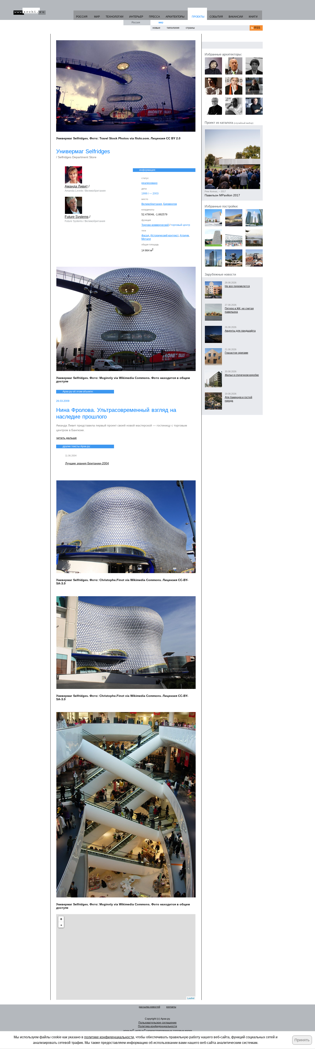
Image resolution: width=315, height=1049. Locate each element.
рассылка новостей (149, 1007)
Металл (146, 238)
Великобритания (151, 204)
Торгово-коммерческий (155, 225)
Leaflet (190, 998)
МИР (97, 16)
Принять (301, 1040)
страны (190, 27)
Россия (136, 22)
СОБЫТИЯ (216, 16)
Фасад (145, 235)
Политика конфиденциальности (157, 1026)
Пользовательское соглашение (157, 1022)
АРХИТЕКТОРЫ (175, 16)
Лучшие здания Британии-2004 (87, 463)
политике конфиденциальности (109, 1037)
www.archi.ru (30, 11)
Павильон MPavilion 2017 (222, 195)
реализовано (149, 183)
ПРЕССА (154, 16)
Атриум (184, 235)
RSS (257, 27)
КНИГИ (253, 16)
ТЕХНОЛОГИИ (114, 16)
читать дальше (66, 438)
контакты (171, 1007)
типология (173, 27)
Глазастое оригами (236, 352)
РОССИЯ (81, 16)
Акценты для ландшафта (240, 330)
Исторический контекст (164, 235)
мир (161, 22)
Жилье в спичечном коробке (242, 375)
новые (156, 27)
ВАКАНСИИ (236, 16)
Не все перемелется (237, 286)
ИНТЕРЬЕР (136, 16)
